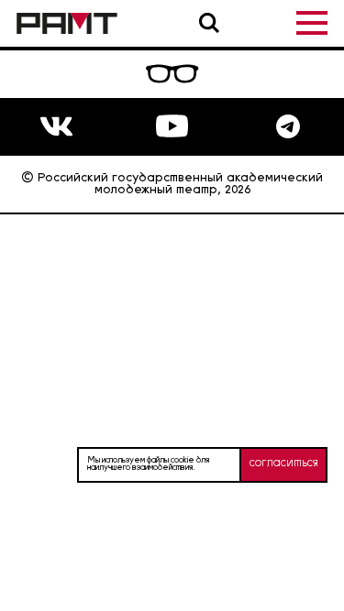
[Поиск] (209, 23)
